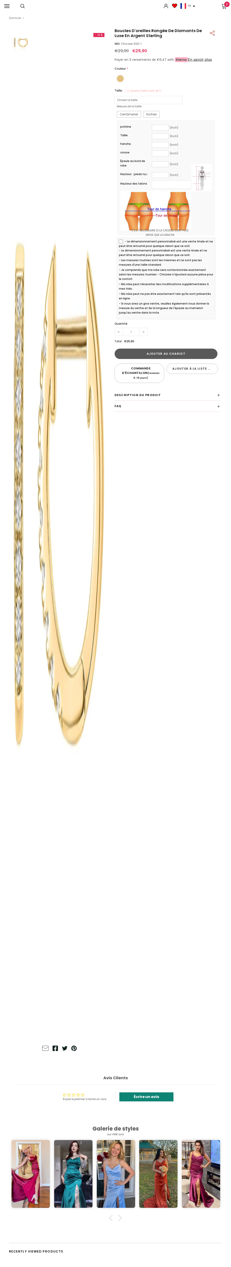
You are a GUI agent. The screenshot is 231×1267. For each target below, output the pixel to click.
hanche (125, 144)
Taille (124, 135)
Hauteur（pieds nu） (134, 174)
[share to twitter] (64, 1049)
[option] (59, 536)
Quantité (121, 324)
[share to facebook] (55, 1049)
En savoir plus (200, 59)
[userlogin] (166, 6)
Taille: (139, 91)
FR (189, 6)
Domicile (15, 18)
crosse (124, 152)
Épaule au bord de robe (132, 163)
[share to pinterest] (74, 1049)
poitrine (125, 127)
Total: (118, 341)
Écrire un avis (146, 1096)
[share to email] (45, 1049)
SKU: (117, 44)
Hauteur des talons (133, 183)
